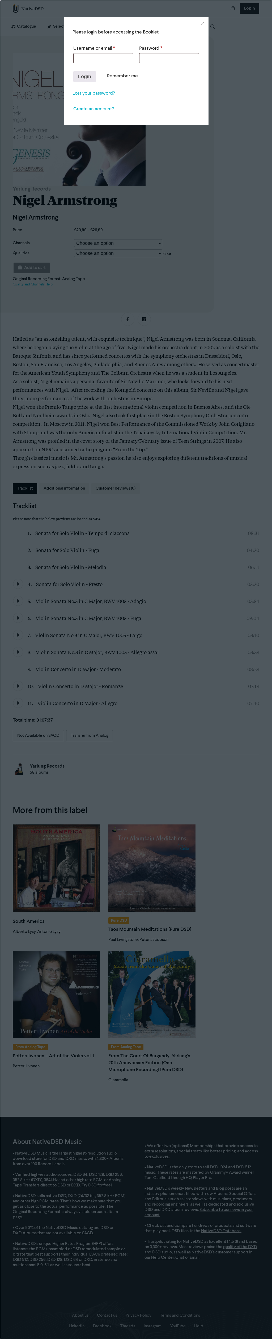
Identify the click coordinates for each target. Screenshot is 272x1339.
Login (84, 76)
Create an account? (93, 109)
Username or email (94, 48)
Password (150, 48)
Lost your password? (94, 93)
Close (202, 24)
